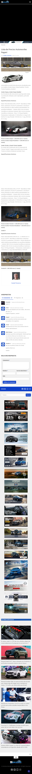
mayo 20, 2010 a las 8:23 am (20, 332)
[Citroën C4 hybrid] (16, 612)
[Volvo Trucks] (16, 601)
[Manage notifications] (29, 771)
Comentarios (7, 297)
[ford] (16, 492)
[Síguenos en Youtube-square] (27, 389)
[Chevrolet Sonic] (16, 526)
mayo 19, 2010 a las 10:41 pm (18, 343)
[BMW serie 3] (16, 579)
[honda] (16, 503)
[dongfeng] (16, 432)
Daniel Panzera (7, 55)
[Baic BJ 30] (16, 409)
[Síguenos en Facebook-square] (22, 389)
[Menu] (30, 2)
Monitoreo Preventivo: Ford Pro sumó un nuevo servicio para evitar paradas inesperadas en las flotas (15, 705)
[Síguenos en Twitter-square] (25, 389)
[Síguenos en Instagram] (30, 389)
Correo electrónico (22, 370)
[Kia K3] (16, 466)
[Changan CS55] (16, 443)
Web (4, 376)
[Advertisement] (16, 24)
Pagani (3, 45)
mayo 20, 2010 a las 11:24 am (16, 307)
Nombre (5, 370)
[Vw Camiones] (16, 537)
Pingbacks (19, 297)
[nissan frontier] (16, 590)
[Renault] (16, 558)
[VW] (16, 478)
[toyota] (16, 548)
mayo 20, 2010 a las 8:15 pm (18, 302)
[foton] (16, 42)
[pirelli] (16, 420)
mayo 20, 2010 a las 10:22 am (17, 317)
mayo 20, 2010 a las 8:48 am (16, 324)
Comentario (6, 360)
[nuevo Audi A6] (16, 455)
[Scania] (16, 515)
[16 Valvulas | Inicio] (7, 2)
